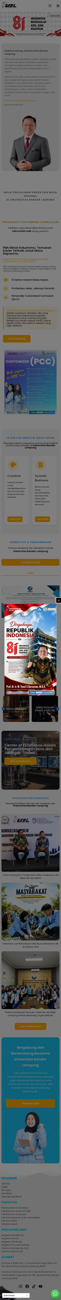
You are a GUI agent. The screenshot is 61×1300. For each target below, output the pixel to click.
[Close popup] (58, 600)
